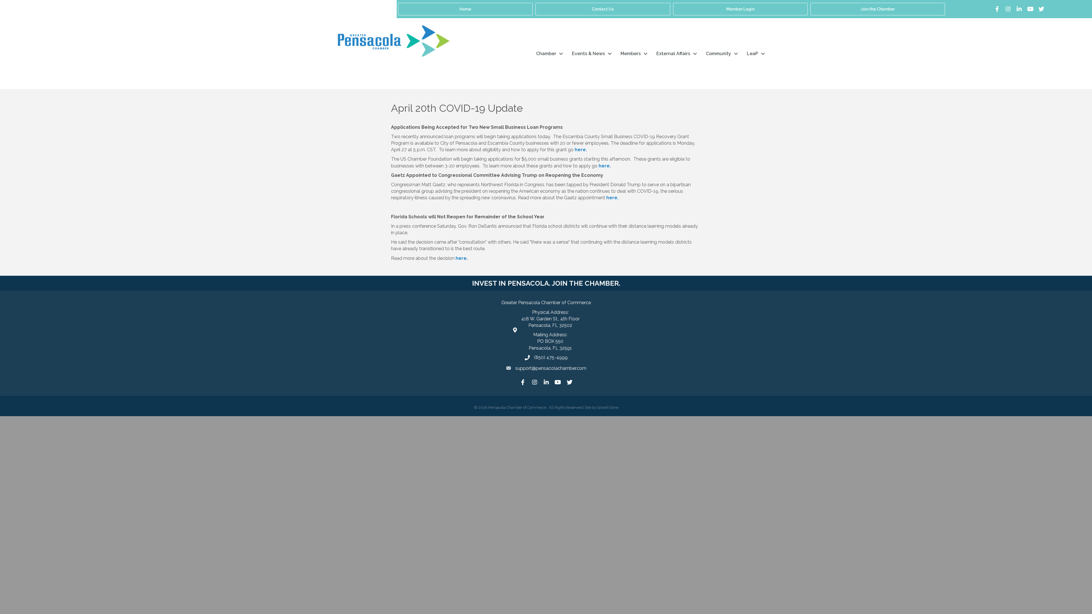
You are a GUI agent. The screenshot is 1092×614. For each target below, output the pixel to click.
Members (631, 53)
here (461, 258)
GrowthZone (607, 407)
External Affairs (673, 53)
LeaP (752, 53)
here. (604, 166)
